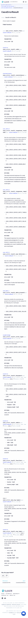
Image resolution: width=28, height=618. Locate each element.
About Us (12, 595)
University (16, 593)
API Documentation (6, 7)
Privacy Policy (16, 604)
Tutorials (9, 593)
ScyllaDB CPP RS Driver (8, 6)
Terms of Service (6, 604)
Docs (3, 593)
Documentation (13, 1)
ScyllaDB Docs (6, 4)
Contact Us (4, 595)
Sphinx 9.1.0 (12, 612)
